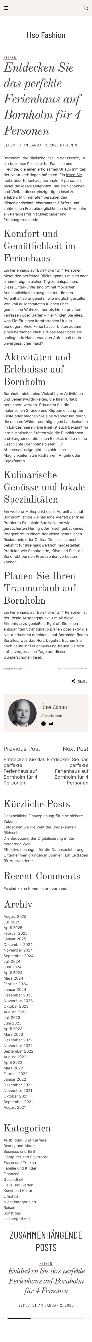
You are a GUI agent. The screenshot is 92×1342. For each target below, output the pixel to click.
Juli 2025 (12, 922)
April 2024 (13, 972)
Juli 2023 (12, 1017)
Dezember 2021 (18, 1085)
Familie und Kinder (20, 1168)
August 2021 (15, 1107)
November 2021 (18, 1090)
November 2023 (18, 1000)
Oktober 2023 (16, 1006)
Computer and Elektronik (26, 1157)
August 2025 (15, 916)
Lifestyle (11, 1196)
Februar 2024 (16, 983)
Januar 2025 (15, 939)
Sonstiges (12, 1213)
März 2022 (13, 1068)
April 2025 (13, 927)
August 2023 (15, 1012)
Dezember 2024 (18, 944)
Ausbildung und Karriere (25, 1140)
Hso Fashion (46, 35)
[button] (4, 1318)
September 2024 (18, 955)
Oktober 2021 (16, 1096)
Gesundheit (13, 1179)
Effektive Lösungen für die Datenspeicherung (44, 849)
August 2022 (15, 1056)
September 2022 (18, 1051)
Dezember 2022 (18, 1040)
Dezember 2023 (18, 995)
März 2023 (13, 1034)
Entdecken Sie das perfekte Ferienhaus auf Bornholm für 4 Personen (42, 100)
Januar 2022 (15, 1079)
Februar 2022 (16, 1073)
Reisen (9, 1207)
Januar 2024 (15, 989)
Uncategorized (17, 1218)
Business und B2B (19, 1151)
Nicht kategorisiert (20, 1202)
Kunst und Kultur (18, 1190)
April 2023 (13, 1028)
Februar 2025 (16, 933)
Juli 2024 (12, 961)
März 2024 (13, 978)
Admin (71, 144)
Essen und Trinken (20, 1162)
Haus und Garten (18, 1185)
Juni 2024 (12, 967)
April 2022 (13, 1062)
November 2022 (18, 1045)
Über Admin (54, 707)
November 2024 (18, 950)
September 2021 (18, 1101)
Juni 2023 (12, 1023)
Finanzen (11, 1173)
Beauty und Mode (19, 1145)
